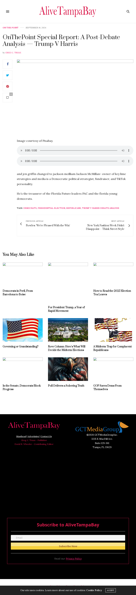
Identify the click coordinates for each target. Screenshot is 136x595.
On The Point (10, 28)
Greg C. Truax (13, 52)
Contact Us (46, 436)
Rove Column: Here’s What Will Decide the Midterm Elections (66, 348)
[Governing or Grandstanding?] (23, 330)
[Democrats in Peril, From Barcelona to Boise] (23, 274)
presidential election (51, 208)
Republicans (73, 208)
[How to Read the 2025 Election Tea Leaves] (113, 274)
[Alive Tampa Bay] (68, 11)
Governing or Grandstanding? (20, 346)
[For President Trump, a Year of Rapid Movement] (68, 282)
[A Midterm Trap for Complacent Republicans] (113, 330)
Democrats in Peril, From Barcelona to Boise (18, 292)
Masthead (21, 436)
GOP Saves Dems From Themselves (107, 387)
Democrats (30, 208)
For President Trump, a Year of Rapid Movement (66, 309)
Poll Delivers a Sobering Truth (66, 385)
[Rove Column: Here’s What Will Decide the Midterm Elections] (68, 330)
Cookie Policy (94, 590)
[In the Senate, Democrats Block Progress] (23, 369)
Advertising (33, 436)
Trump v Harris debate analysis (100, 208)
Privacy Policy (74, 558)
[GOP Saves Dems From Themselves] (113, 369)
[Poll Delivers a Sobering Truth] (68, 369)
